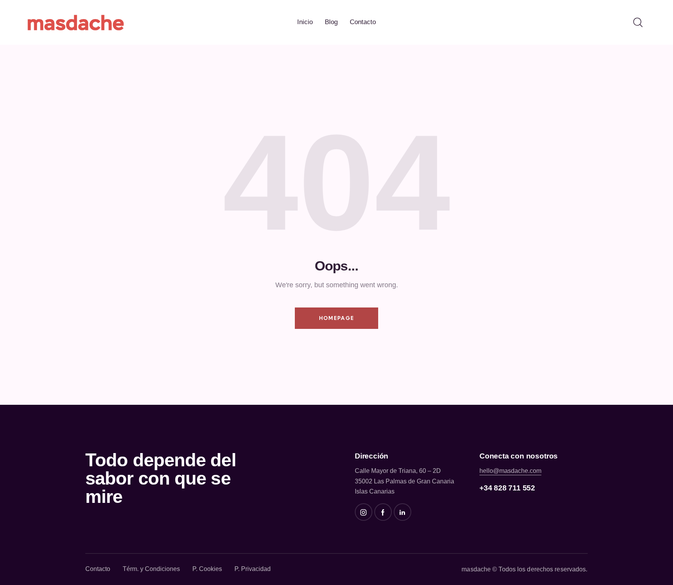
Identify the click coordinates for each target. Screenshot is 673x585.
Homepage (336, 318)
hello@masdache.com (510, 470)
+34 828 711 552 (507, 488)
